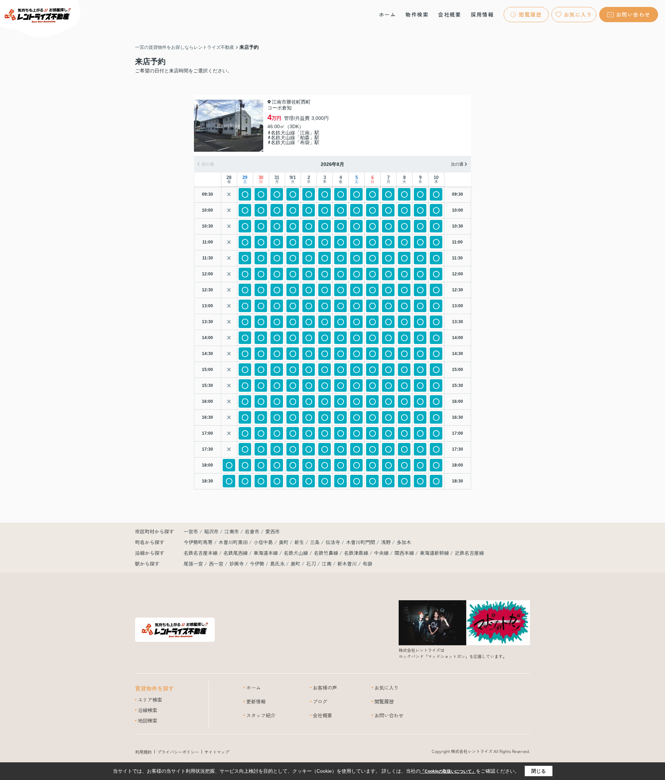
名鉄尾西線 (236, 552)
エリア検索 (150, 699)
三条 (315, 542)
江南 (326, 563)
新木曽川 (347, 563)
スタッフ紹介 (260, 715)
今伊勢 (257, 563)
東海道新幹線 (435, 552)
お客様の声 (325, 687)
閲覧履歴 (530, 14)
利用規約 (143, 752)
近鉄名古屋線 (469, 552)
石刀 (311, 563)
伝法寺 (334, 542)
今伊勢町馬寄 (199, 542)
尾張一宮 (193, 563)
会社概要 (449, 14)
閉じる (538, 771)
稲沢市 (211, 531)
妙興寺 (236, 563)
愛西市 (272, 531)
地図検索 (147, 720)
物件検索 (417, 14)
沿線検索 (147, 710)
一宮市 (191, 531)
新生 (299, 542)
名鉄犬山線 (296, 552)
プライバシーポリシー (178, 752)
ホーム (387, 14)
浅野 (386, 542)
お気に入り (578, 14)
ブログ (320, 701)
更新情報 (256, 701)
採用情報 (482, 14)
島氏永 (277, 563)
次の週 (457, 164)
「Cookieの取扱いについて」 (448, 771)
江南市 (231, 531)
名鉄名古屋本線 (201, 552)
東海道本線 (266, 552)
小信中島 (264, 542)
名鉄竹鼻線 (326, 552)
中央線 (382, 552)
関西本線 (404, 552)
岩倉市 (252, 531)
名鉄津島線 (357, 552)
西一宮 (216, 563)
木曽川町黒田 (234, 542)
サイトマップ (216, 752)
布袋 (367, 563)
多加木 (404, 542)
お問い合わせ (633, 14)
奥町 (284, 542)
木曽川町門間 (361, 542)
